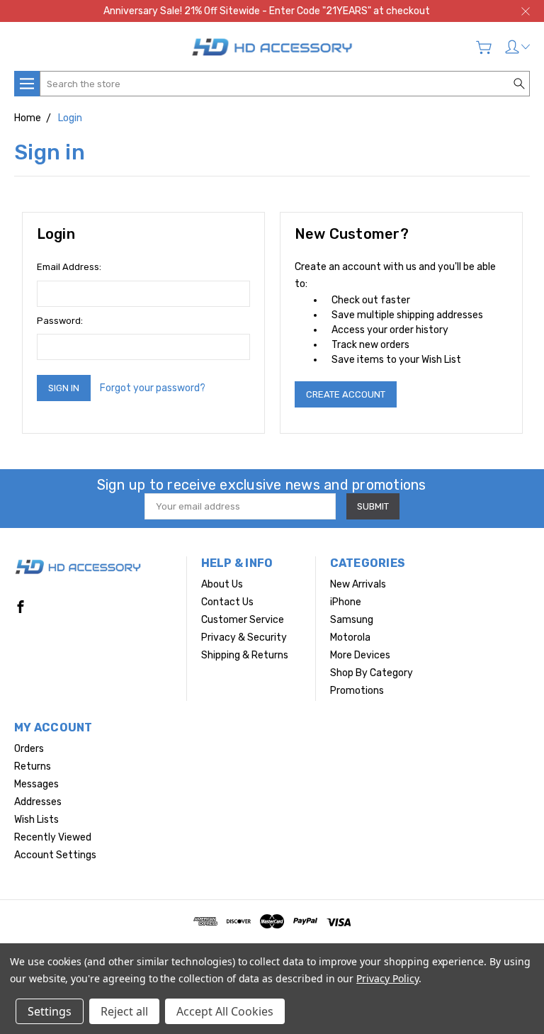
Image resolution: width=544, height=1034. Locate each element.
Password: (60, 320)
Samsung (351, 620)
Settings (50, 1011)
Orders (29, 749)
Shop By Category (371, 673)
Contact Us (227, 602)
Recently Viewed (52, 837)
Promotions (357, 691)
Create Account (345, 394)
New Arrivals (358, 584)
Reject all (124, 1011)
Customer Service (242, 620)
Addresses (38, 802)
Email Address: (69, 267)
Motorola (350, 637)
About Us (222, 584)
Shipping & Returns (244, 655)
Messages (36, 784)
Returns (32, 766)
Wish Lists (36, 820)
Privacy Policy (387, 978)
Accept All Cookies (224, 1011)
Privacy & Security (244, 637)
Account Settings (55, 855)
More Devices (360, 655)
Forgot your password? (152, 388)
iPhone (345, 602)
